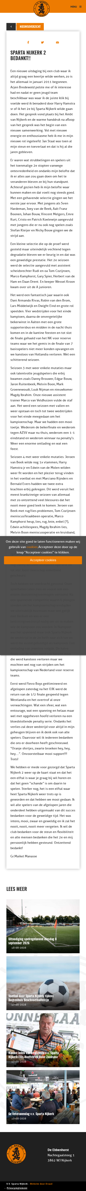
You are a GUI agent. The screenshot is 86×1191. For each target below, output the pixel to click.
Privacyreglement (17, 1187)
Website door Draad (41, 1183)
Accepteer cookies (43, 560)
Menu (73, 6)
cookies (32, 547)
